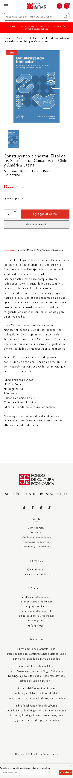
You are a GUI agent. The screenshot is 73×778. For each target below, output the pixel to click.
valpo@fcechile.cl (36, 606)
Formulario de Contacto (36, 574)
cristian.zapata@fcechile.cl (36, 601)
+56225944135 (36, 620)
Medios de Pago (34, 250)
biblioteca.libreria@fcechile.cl (36, 616)
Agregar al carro (45, 214)
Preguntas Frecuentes (36, 542)
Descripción (10, 250)
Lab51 (54, 754)
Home (7, 38)
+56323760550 (36, 625)
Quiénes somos (36, 569)
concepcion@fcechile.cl (36, 611)
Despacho (21, 250)
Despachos (36, 532)
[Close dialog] (71, 765)
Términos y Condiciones (36, 546)
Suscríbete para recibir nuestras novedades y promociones (25, 768)
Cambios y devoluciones (36, 537)
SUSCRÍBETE (66, 772)
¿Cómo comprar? (36, 527)
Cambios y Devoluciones (53, 250)
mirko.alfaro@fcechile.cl (36, 597)
